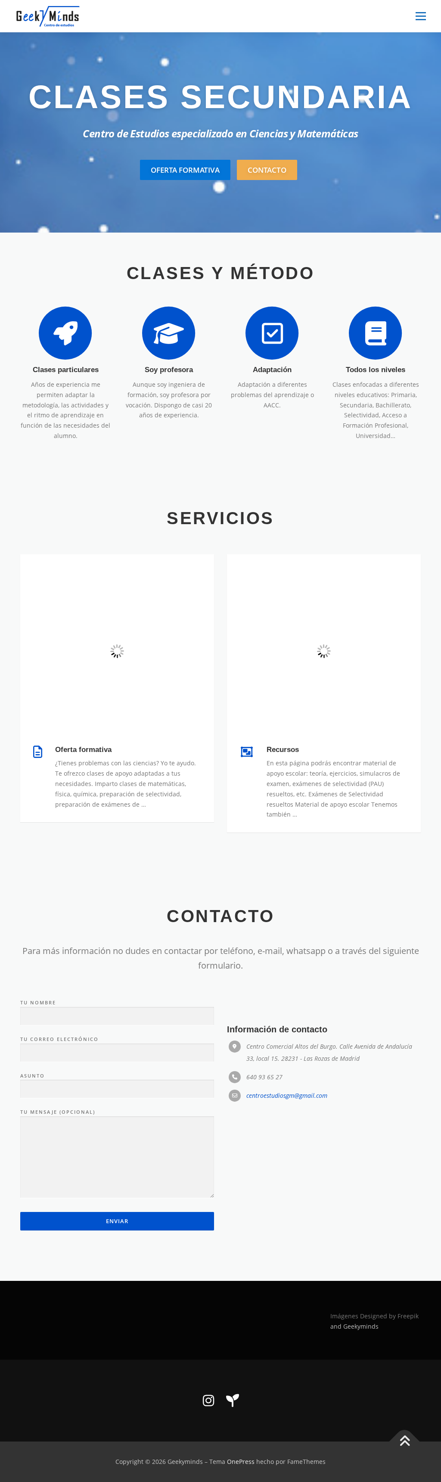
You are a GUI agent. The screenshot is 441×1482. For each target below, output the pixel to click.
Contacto (267, 170)
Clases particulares (66, 370)
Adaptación (272, 370)
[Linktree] (232, 1400)
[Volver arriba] (404, 1441)
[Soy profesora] (169, 333)
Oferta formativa (185, 170)
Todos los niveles (375, 370)
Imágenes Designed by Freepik (374, 1316)
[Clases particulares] (65, 333)
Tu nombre (38, 1002)
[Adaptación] (272, 333)
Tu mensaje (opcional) (57, 1112)
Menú (420, 16)
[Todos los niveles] (375, 333)
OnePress (241, 1461)
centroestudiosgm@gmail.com (286, 1095)
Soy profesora (169, 370)
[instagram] (208, 1400)
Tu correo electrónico (59, 1039)
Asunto (32, 1075)
